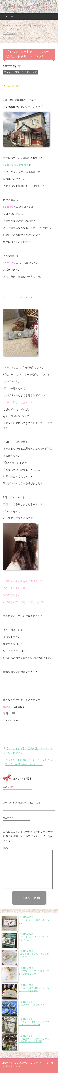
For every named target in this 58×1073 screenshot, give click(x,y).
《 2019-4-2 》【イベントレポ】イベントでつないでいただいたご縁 (34, 1022)
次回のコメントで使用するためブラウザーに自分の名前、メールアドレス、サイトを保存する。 (28, 836)
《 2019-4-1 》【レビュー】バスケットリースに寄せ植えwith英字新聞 (34, 1039)
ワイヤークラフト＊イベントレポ (20, 72)
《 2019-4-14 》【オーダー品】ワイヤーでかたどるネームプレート (34, 937)
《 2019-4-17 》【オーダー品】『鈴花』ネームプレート (34, 920)
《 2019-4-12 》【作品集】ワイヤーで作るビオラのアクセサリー (34, 971)
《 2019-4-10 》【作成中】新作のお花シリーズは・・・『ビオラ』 (34, 988)
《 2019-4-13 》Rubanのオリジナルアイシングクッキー (34, 954)
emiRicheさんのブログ (15, 165)
